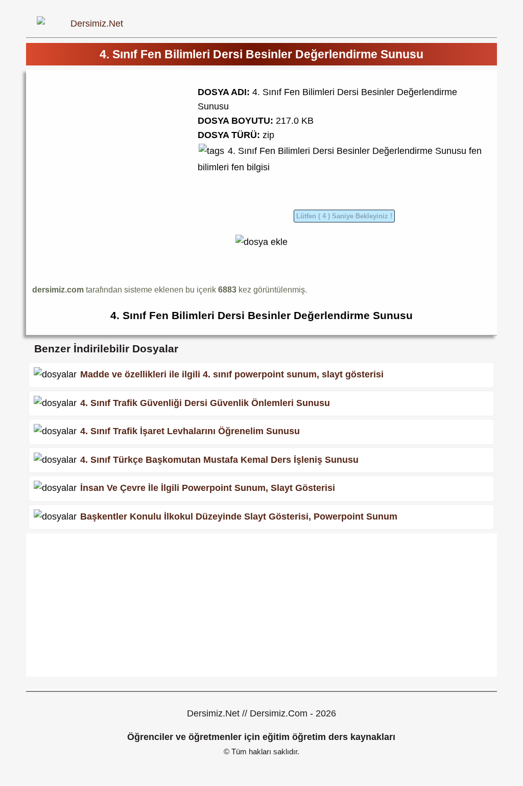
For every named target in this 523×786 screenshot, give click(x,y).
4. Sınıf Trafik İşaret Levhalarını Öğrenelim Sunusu (190, 431)
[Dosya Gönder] (261, 242)
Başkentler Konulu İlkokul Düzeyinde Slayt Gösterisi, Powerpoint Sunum (238, 516)
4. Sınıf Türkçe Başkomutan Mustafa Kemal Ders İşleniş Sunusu (219, 460)
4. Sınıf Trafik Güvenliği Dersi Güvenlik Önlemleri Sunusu (205, 402)
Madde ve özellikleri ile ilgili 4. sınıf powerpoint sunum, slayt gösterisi (232, 374)
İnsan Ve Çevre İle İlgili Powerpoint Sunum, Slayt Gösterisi (207, 488)
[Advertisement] (118, 147)
